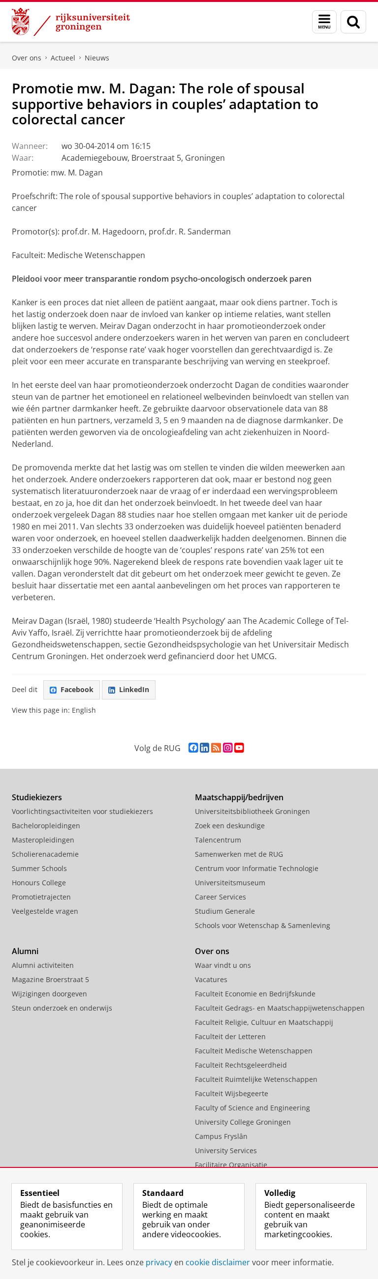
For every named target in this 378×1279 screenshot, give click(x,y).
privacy (159, 1262)
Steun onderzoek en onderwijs (62, 1008)
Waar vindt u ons (223, 965)
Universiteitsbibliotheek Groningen (252, 811)
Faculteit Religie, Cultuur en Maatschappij (264, 1022)
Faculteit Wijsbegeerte (231, 1093)
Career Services (220, 896)
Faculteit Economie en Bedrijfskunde (255, 993)
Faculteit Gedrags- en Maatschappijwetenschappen (280, 1008)
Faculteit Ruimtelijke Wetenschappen (256, 1079)
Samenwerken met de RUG (239, 854)
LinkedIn (134, 689)
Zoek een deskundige (230, 825)
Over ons (26, 57)
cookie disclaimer (218, 1262)
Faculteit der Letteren (230, 1036)
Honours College (39, 882)
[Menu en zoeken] (324, 22)
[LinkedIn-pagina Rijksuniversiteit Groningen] (204, 748)
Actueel (63, 57)
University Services (226, 1150)
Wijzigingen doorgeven (49, 993)
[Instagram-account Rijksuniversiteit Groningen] (227, 748)
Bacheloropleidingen (46, 825)
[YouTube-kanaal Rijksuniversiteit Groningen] (239, 748)
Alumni (25, 951)
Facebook (77, 689)
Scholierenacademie (45, 854)
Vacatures (211, 979)
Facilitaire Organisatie (231, 1164)
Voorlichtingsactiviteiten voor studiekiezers (82, 811)
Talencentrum (218, 839)
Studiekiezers (37, 797)
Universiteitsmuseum (230, 882)
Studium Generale (225, 911)
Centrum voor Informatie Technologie (256, 868)
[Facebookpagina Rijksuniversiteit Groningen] (193, 748)
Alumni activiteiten (43, 965)
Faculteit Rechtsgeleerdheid (241, 1065)
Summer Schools (39, 868)
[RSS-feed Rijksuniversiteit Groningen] (216, 748)
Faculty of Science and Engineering (252, 1107)
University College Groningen (243, 1122)
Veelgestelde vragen (45, 911)
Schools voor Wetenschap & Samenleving (262, 925)
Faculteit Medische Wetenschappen (254, 1050)
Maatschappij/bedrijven (239, 797)
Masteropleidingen (43, 839)
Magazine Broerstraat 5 (50, 979)
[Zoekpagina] (353, 22)
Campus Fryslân (221, 1136)
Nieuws (97, 57)
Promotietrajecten (41, 896)
